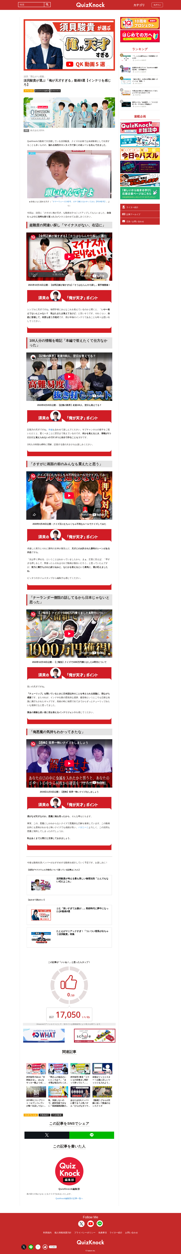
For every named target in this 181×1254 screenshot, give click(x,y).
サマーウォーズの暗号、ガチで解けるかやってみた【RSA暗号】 (79, 202)
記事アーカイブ (133, 214)
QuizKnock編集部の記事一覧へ (69, 1198)
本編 (50, 429)
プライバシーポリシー (84, 1232)
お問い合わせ (131, 1232)
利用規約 (47, 1232)
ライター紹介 (132, 207)
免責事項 (102, 1232)
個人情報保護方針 (62, 1232)
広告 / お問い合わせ (135, 221)
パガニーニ (83, 827)
